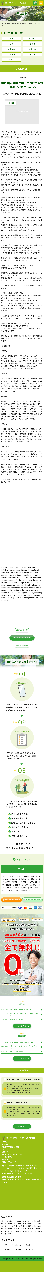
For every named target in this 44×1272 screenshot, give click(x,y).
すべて (11, 59)
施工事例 (29, 1245)
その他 (32, 54)
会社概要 (18, 1249)
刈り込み (32, 38)
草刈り (32, 44)
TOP (5, 1245)
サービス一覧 (16, 1245)
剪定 (11, 38)
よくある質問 (30, 1249)
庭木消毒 (11, 49)
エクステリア (11, 54)
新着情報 (6, 1249)
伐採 (11, 44)
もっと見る (22, 1026)
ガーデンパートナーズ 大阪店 (15, 3)
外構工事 (32, 49)
